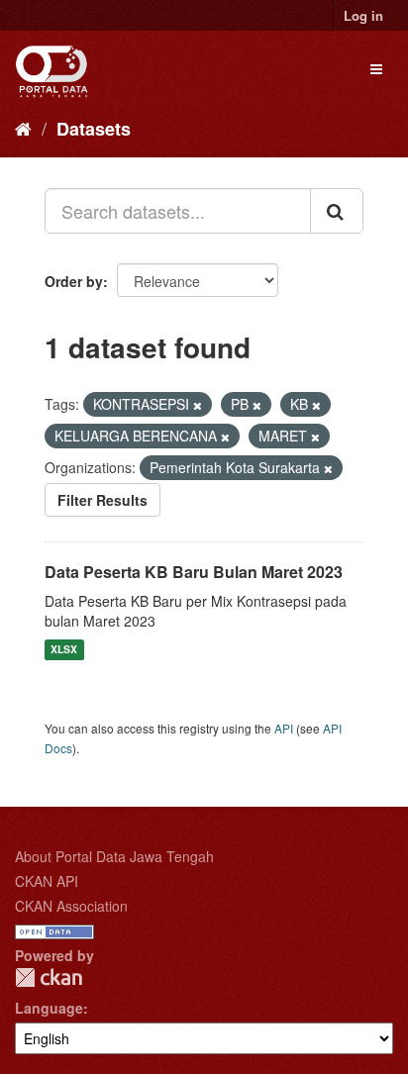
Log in (363, 15)
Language (49, 1008)
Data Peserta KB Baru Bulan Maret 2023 (194, 571)
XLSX (64, 649)
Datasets (93, 129)
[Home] (23, 128)
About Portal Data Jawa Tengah (114, 856)
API (283, 728)
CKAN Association (71, 906)
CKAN (48, 977)
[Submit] (336, 211)
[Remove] (197, 405)
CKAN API (46, 881)
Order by (74, 281)
